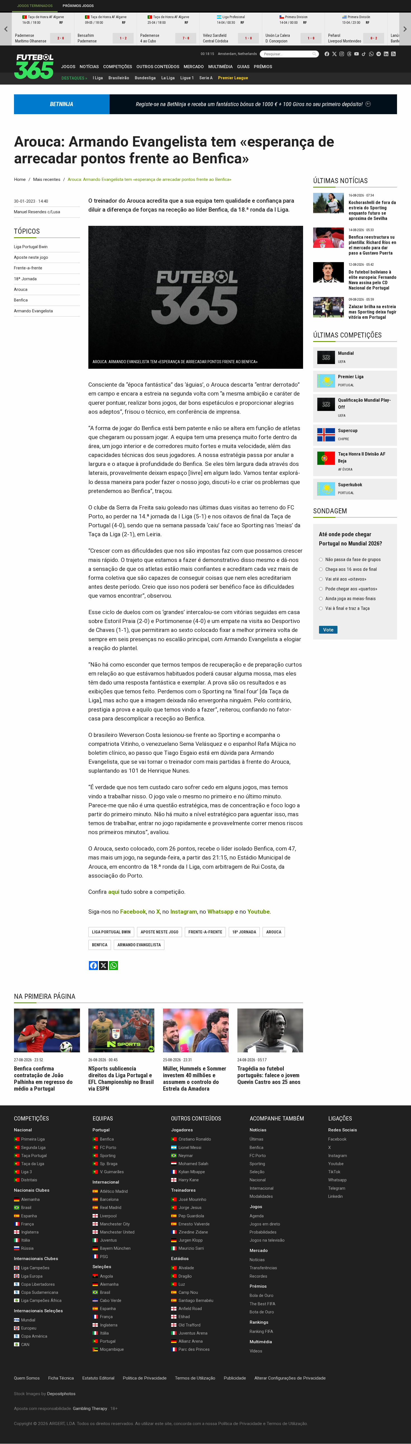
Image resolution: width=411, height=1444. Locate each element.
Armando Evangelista (33, 310)
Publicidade (235, 1378)
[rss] (393, 54)
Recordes (258, 1276)
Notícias (89, 66)
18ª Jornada (25, 278)
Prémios (263, 66)
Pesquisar (314, 53)
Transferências (263, 1267)
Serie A (205, 78)
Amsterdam (237, 54)
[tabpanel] (205, 29)
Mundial (346, 353)
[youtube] (356, 54)
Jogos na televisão (267, 1240)
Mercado (194, 66)
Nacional (258, 1180)
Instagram (337, 1155)
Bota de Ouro (262, 1311)
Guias (243, 66)
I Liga (98, 78)
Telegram (336, 1188)
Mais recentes (46, 179)
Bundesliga (145, 78)
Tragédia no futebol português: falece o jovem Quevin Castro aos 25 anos (269, 1075)
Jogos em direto (265, 1224)
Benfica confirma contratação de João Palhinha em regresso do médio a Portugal (43, 1078)
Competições (117, 66)
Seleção (257, 1171)
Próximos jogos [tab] (78, 6)
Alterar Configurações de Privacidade (290, 1378)
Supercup (348, 430)
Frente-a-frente (28, 267)
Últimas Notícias (340, 181)
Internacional (261, 1188)
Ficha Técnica (61, 1378)
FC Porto (258, 1155)
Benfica (21, 300)
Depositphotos (61, 1393)
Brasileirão (118, 78)
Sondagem (330, 511)
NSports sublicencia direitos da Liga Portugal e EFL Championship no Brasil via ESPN (121, 1078)
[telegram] (378, 54)
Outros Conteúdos (157, 66)
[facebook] (327, 54)
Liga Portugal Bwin (31, 246)
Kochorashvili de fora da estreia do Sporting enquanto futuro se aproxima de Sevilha (372, 210)
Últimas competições (347, 335)
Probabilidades (263, 1232)
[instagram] (341, 54)
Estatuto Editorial (98, 1378)
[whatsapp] (371, 54)
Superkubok (350, 484)
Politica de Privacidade (145, 1378)
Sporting (257, 1163)
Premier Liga (350, 376)
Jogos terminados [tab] (35, 6)
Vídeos (256, 1351)
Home (20, 179)
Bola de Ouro (261, 1295)
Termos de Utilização (195, 1378)
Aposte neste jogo (31, 257)
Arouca (20, 289)
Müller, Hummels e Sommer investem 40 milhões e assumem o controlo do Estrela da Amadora (194, 1078)
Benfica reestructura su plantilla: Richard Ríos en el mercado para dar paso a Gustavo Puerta (372, 245)
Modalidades (261, 1196)
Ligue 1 (187, 78)
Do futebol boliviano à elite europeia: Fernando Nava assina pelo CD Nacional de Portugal (372, 280)
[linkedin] (386, 54)
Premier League (233, 78)
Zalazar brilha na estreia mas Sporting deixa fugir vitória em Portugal (372, 312)
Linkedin (335, 1196)
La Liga (168, 78)
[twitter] (334, 54)
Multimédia (220, 66)
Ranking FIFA (261, 1331)
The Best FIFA (262, 1303)
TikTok (334, 1171)
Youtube (336, 1163)
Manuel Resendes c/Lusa (37, 211)
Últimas (256, 1139)
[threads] (349, 54)
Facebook (337, 1139)
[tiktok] (364, 54)
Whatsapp (337, 1180)
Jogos (68, 66)
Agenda (257, 1215)
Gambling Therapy (90, 1408)
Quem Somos (27, 1378)
